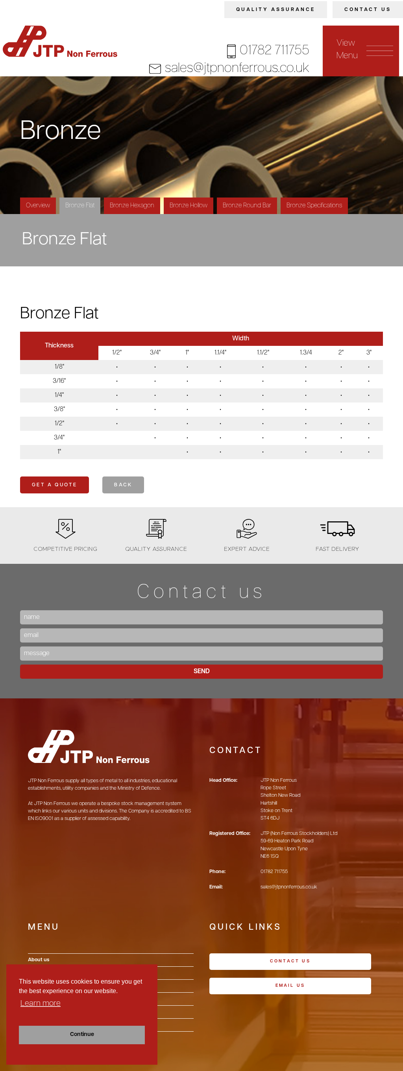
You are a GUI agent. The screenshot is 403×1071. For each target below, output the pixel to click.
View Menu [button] (346, 50)
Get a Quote (54, 484)
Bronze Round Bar (247, 206)
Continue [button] (82, 1035)
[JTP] (62, 41)
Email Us (290, 986)
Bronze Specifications (314, 206)
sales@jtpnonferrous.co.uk (237, 68)
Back (123, 484)
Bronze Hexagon (132, 206)
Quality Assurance (275, 9)
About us (38, 959)
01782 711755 (274, 50)
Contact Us (367, 9)
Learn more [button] (40, 1004)
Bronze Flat (79, 206)
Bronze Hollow (188, 206)
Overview (38, 206)
